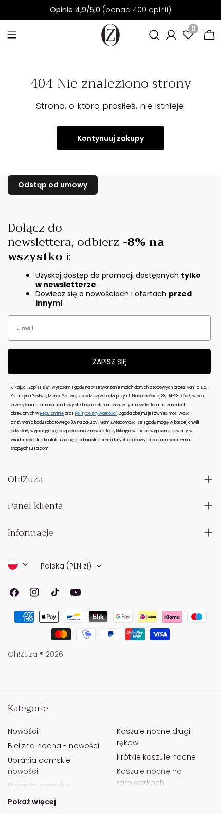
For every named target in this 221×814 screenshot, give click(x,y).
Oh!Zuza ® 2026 (35, 654)
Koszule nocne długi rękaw (153, 737)
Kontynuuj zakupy (110, 138)
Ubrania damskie (39, 786)
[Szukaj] (154, 35)
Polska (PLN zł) (66, 566)
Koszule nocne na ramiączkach (149, 777)
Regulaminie (52, 414)
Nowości (23, 731)
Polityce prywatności (96, 414)
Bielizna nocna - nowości (53, 746)
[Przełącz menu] (12, 35)
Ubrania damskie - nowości (42, 766)
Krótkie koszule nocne (156, 757)
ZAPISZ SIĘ (109, 361)
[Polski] (18, 564)
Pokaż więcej (32, 802)
